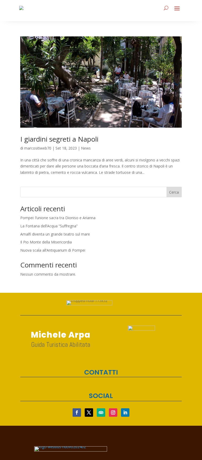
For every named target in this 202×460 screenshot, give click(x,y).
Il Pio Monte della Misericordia (46, 242)
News (86, 148)
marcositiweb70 (37, 148)
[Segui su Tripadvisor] (101, 412)
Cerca (174, 192)
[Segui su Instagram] (113, 412)
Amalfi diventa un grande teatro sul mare (55, 234)
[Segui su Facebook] (77, 412)
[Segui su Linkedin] (125, 412)
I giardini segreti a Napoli (59, 139)
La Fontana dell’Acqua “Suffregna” (49, 225)
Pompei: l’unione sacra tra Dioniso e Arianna (57, 217)
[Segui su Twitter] (89, 412)
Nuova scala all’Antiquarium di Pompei (52, 250)
